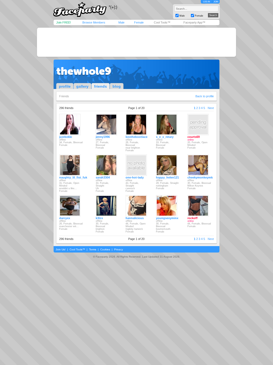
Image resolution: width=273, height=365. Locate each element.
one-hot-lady (135, 177)
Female (139, 22)
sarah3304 (103, 177)
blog (117, 86)
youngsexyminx (167, 218)
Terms (92, 249)
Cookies (105, 249)
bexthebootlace (136, 136)
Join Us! (61, 249)
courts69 (193, 136)
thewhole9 (83, 71)
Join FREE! (63, 22)
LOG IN (206, 2)
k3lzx (99, 218)
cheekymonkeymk (200, 177)
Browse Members (93, 22)
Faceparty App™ (194, 22)
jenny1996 (103, 136)
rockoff (192, 218)
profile (65, 86)
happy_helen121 (167, 177)
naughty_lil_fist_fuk (73, 177)
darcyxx (64, 218)
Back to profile (204, 96)
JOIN (216, 2)
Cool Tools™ (162, 22)
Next (211, 108)
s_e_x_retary (165, 136)
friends (100, 86)
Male (121, 22)
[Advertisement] (136, 42)
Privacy (118, 249)
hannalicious (135, 218)
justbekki (65, 136)
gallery (82, 86)
